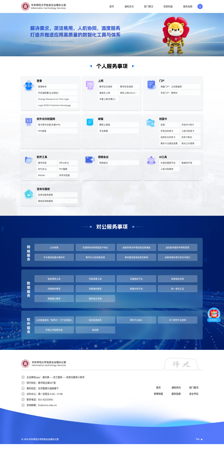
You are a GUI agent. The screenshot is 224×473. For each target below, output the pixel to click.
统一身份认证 (177, 288)
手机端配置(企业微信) (48, 92)
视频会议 (103, 162)
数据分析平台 (136, 288)
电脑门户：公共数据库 (171, 86)
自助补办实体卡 (168, 137)
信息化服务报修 (45, 194)
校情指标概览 (54, 288)
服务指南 (187, 6)
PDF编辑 (63, 168)
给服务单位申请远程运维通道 (136, 247)
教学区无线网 (105, 86)
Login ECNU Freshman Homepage (54, 105)
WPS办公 (42, 168)
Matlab (41, 175)
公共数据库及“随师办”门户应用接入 (54, 319)
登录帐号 (42, 86)
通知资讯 (129, 6)
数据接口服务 (54, 298)
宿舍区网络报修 (45, 200)
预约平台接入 (136, 319)
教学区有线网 (126, 86)
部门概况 (148, 6)
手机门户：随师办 (169, 92)
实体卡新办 (187, 137)
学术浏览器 (64, 175)
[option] (112, 34)
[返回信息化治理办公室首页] (43, 3)
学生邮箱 (103, 130)
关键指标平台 (136, 278)
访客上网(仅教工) (107, 98)
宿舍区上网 (104, 92)
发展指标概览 (95, 288)
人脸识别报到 (167, 168)
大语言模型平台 (168, 162)
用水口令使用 (188, 143)
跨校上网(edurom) (129, 92)
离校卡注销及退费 (169, 143)
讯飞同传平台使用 (177, 319)
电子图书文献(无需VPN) (49, 124)
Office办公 (64, 162)
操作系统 (42, 162)
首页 (111, 6)
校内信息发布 (95, 319)
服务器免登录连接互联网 (136, 257)
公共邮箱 (54, 247)
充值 (163, 124)
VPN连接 (42, 130)
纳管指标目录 (177, 278)
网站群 (95, 329)
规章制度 (168, 6)
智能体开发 (187, 162)
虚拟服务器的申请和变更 (177, 247)
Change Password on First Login (53, 98)
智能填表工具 (54, 278)
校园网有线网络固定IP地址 (95, 247)
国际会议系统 (95, 298)
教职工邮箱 (104, 124)
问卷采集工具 (95, 278)
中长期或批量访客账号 (54, 257)
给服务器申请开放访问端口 (177, 257)
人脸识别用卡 (188, 130)
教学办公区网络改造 (95, 257)
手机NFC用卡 (188, 124)
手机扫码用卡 (167, 130)
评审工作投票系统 (54, 329)
